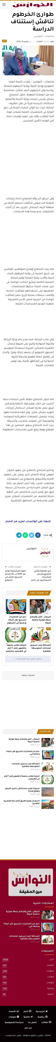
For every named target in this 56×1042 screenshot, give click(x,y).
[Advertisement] (28, 173)
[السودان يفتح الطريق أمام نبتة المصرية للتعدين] (47, 804)
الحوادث (50, 971)
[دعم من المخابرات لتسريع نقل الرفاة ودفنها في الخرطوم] (15, 606)
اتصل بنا (32, 1023)
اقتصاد (50, 965)
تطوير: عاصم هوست (13, 1036)
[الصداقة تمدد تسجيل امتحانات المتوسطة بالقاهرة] (40, 634)
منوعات (50, 983)
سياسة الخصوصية (14, 1023)
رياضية (50, 988)
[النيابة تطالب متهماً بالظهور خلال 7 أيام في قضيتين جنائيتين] (15, 634)
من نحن (28, 1028)
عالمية (51, 994)
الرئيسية (40, 1012)
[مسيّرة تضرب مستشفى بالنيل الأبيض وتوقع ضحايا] (47, 792)
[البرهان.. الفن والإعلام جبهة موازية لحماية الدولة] (40, 606)
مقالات (50, 977)
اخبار (4, 41)
